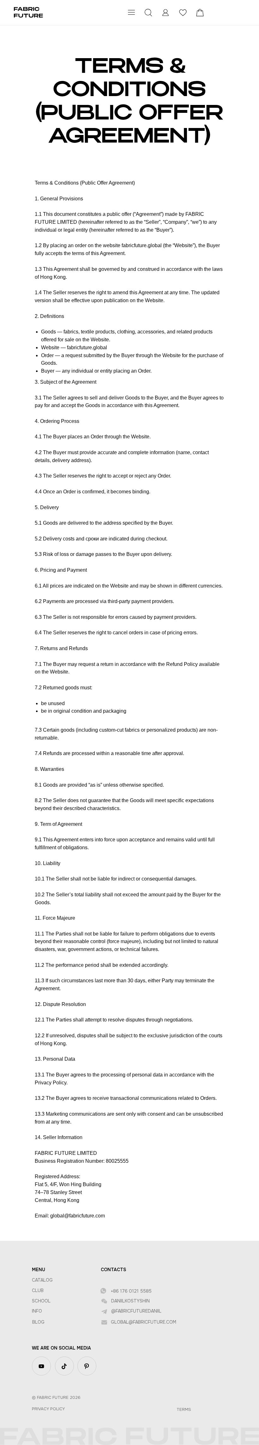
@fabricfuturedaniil (136, 1311)
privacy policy (48, 1408)
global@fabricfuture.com (143, 1322)
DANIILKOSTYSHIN (130, 1301)
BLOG (38, 1322)
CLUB (38, 1290)
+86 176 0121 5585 (131, 1291)
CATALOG (42, 1280)
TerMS (184, 1409)
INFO (37, 1311)
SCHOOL (41, 1301)
